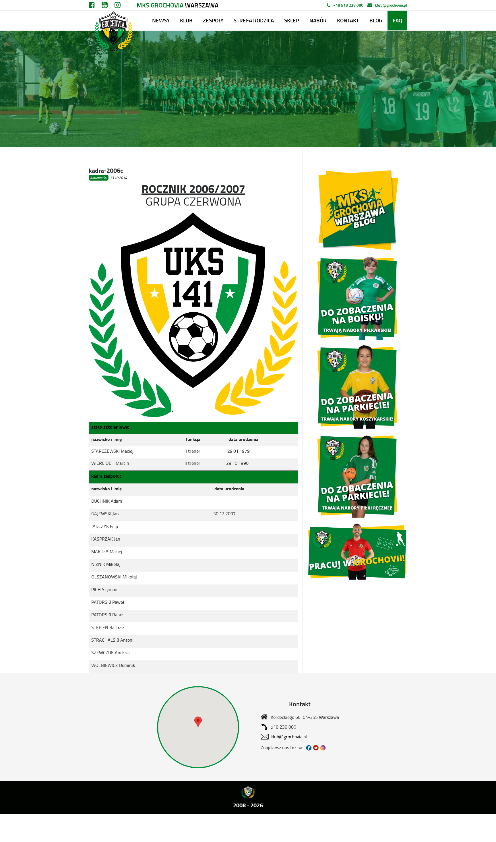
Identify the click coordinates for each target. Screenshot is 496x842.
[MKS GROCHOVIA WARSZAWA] (113, 20)
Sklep (291, 20)
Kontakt (348, 20)
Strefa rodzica (254, 20)
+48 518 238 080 (348, 5)
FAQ (397, 20)
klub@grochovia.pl (391, 5)
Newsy (161, 20)
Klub (186, 20)
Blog (375, 20)
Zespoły (213, 20)
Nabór (318, 20)
